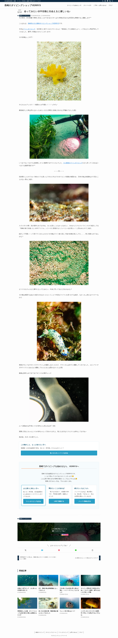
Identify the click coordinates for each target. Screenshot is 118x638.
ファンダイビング (29, 29)
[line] (107, 1)
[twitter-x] (103, 1)
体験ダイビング (39, 632)
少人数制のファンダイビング (72, 163)
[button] (26, 550)
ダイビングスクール (51, 632)
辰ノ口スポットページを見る (59, 453)
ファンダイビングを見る (33, 501)
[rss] (110, 1)
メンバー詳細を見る (84, 501)
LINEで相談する (59, 501)
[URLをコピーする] (92, 550)
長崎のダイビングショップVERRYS (22, 5)
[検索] (112, 1)
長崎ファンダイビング (25, 15)
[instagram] (105, 1)
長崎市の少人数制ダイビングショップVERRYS (43, 23)
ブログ (81, 632)
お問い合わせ (73, 632)
